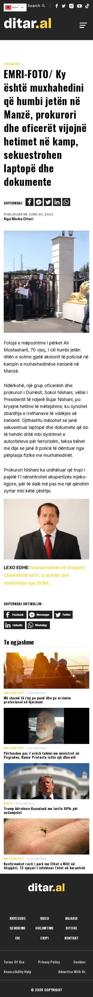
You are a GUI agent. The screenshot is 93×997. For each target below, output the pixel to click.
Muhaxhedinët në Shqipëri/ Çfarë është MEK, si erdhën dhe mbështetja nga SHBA (44, 575)
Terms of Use (14, 961)
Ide (17, 937)
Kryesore (18, 918)
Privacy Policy (49, 961)
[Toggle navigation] (84, 25)
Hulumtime (44, 928)
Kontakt (71, 937)
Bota (8, 803)
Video (44, 918)
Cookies (79, 961)
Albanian (14, 7)
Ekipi (44, 937)
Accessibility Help (17, 971)
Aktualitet (12, 64)
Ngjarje (71, 918)
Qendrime (18, 928)
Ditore (71, 928)
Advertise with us (72, 971)
